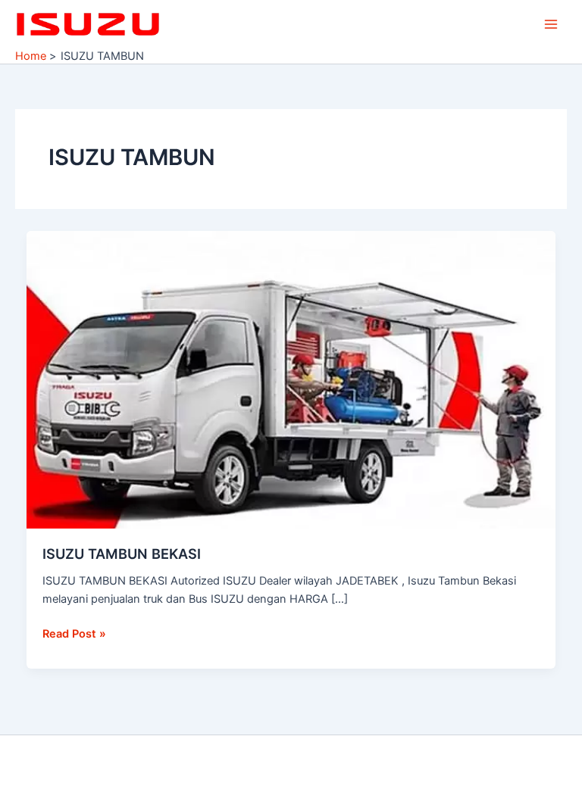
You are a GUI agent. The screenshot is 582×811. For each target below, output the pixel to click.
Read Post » (74, 633)
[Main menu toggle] (551, 24)
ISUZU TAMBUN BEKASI (121, 553)
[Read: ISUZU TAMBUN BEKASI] (291, 379)
